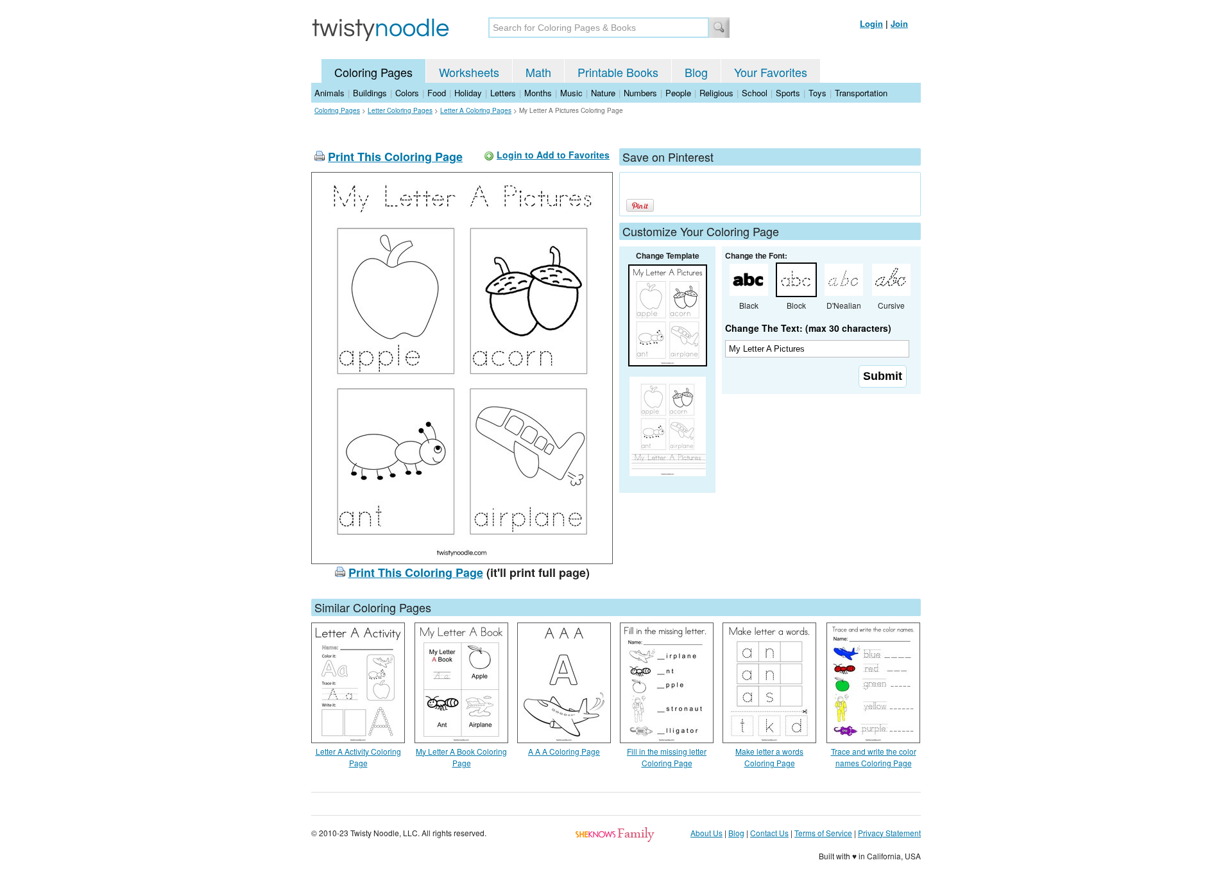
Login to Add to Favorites (553, 154)
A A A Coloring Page (564, 751)
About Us (706, 832)
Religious (716, 93)
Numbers (640, 93)
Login (871, 23)
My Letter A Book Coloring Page (461, 757)
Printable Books (618, 72)
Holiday (468, 93)
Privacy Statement (889, 832)
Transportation (861, 93)
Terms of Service (823, 832)
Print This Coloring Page (395, 156)
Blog (696, 72)
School (754, 93)
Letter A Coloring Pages (475, 110)
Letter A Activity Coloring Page (358, 757)
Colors (407, 93)
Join (899, 23)
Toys (817, 93)
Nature (603, 93)
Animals (329, 93)
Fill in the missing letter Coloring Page (666, 757)
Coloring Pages (373, 72)
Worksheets (469, 72)
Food (436, 93)
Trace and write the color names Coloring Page (873, 757)
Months (538, 93)
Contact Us (769, 832)
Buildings (370, 93)
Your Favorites (770, 72)
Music (571, 93)
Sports (788, 93)
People (678, 93)
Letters (503, 93)
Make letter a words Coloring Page (769, 757)
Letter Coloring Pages (400, 110)
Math (538, 72)
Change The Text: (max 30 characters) (808, 328)
